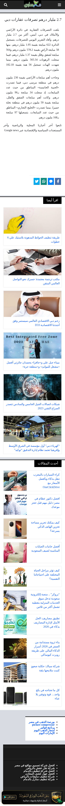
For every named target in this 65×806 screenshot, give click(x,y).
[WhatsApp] (44, 181)
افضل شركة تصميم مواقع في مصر (35, 765)
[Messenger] (51, 181)
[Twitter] (37, 181)
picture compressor (43, 724)
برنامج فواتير (47, 727)
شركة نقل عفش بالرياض (40, 768)
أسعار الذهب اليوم (44, 730)
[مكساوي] (32, 4)
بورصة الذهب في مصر (42, 721)
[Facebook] (58, 181)
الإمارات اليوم (47, 733)
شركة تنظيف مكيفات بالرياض (37, 776)
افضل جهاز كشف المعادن (40, 773)
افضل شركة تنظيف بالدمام (39, 770)
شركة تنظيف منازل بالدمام (39, 779)
